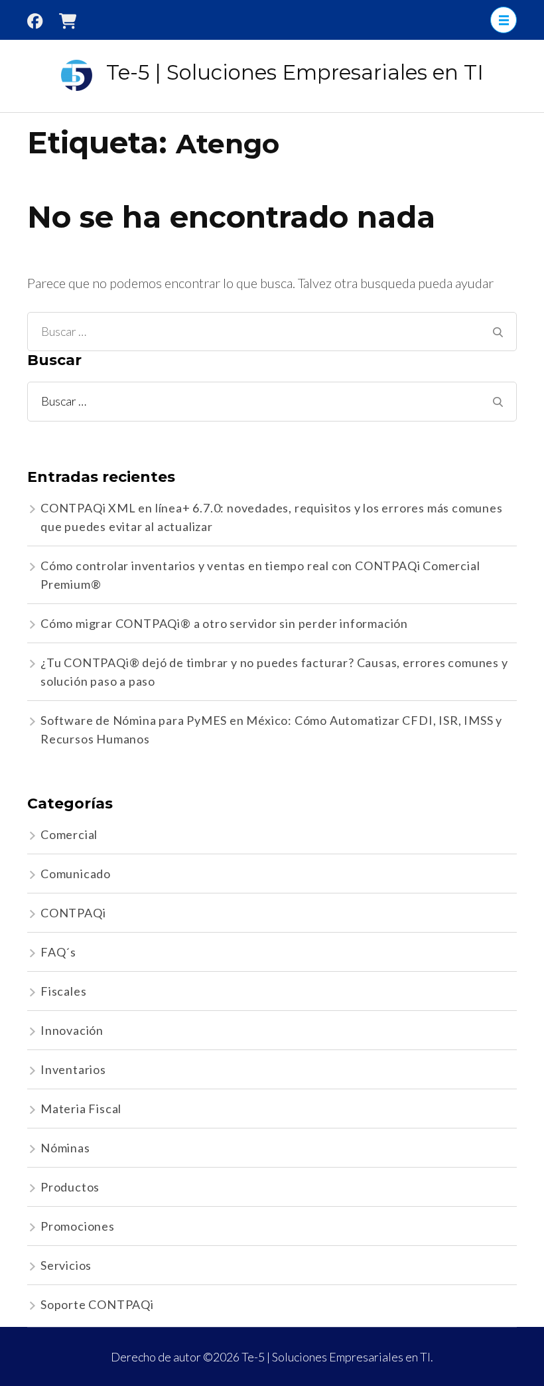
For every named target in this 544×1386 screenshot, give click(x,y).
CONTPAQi (72, 912)
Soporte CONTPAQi (97, 1304)
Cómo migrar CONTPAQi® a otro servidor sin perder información (224, 623)
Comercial (69, 834)
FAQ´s (58, 952)
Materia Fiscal (80, 1108)
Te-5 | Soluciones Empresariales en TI (295, 72)
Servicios (66, 1265)
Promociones (77, 1226)
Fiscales (63, 991)
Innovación (71, 1030)
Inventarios (73, 1069)
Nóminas (65, 1147)
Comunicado (75, 873)
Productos (70, 1187)
